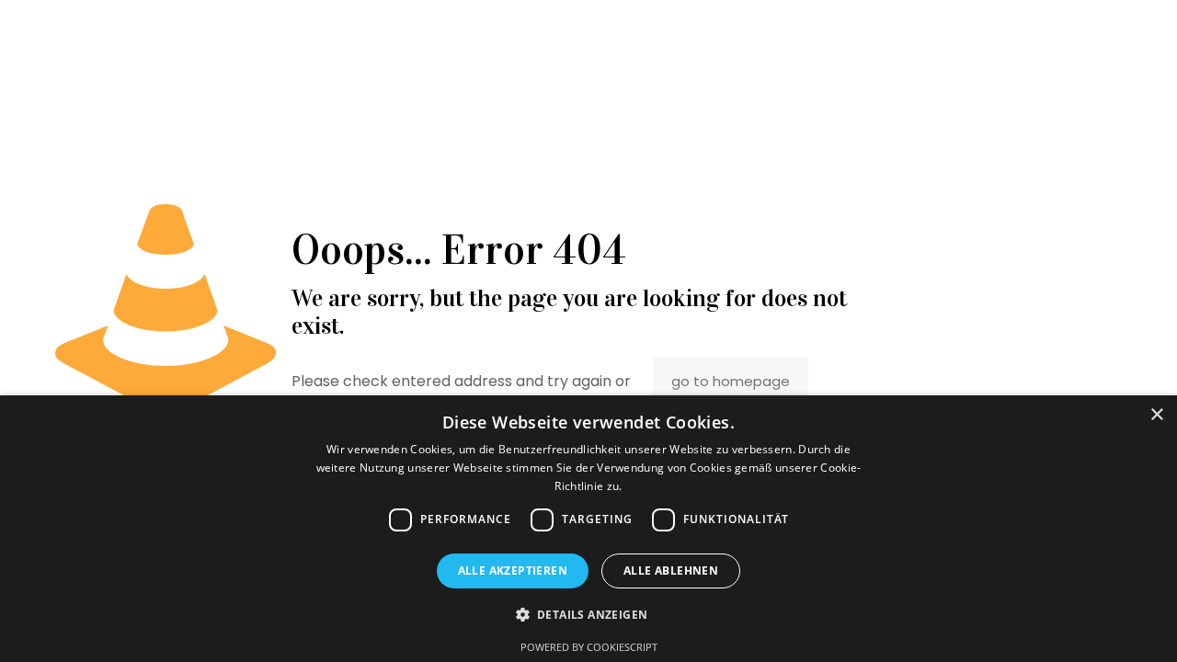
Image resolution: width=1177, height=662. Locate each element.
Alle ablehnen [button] (670, 570)
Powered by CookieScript (588, 647)
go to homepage (730, 381)
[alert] (588, 528)
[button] (589, 614)
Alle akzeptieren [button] (512, 570)
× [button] (1156, 415)
